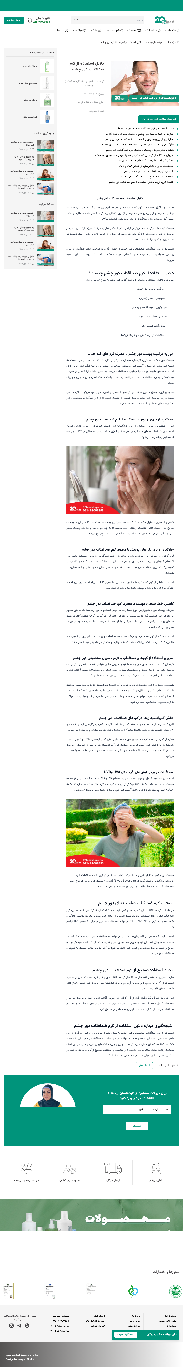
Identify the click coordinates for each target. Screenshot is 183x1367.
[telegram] (19, 1325)
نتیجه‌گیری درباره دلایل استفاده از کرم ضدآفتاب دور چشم (141, 182)
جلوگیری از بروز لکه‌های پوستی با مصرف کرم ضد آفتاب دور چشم (138, 145)
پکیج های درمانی (167, 1321)
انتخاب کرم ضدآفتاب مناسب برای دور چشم (149, 171)
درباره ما (136, 1316)
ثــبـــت (137, 1126)
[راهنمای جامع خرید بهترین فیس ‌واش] (45, 146)
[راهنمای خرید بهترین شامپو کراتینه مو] (45, 175)
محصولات (171, 1326)
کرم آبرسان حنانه (30, 117)
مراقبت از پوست (154, 42)
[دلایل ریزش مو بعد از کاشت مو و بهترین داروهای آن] (45, 189)
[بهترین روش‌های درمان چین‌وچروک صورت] (45, 160)
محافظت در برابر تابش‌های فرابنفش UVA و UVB (146, 166)
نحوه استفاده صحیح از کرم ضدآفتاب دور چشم (147, 177)
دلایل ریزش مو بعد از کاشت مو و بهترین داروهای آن (21, 187)
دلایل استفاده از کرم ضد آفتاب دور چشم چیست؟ (146, 129)
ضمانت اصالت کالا (95, 1321)
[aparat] (27, 1325)
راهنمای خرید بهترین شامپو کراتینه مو (22, 172)
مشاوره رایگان (169, 1316)
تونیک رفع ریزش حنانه (28, 83)
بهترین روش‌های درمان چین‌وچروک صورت (24, 158)
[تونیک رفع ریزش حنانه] (47, 83)
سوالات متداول (133, 1326)
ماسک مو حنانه (30, 100)
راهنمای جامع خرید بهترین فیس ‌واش (22, 143)
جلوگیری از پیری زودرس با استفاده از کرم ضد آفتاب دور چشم (139, 139)
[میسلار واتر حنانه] (47, 66)
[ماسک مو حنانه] (47, 100)
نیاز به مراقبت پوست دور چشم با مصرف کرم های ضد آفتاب (140, 134)
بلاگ (169, 42)
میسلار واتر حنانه (30, 66)
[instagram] (11, 1325)
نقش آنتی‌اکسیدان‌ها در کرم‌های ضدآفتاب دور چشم (144, 161)
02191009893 (61, 1321)
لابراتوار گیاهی (98, 1326)
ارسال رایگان (99, 1316)
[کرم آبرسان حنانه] (47, 117)
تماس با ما (135, 1321)
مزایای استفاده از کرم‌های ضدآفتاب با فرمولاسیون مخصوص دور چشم (134, 155)
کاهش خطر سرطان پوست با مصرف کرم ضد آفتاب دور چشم (140, 150)
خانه (177, 42)
